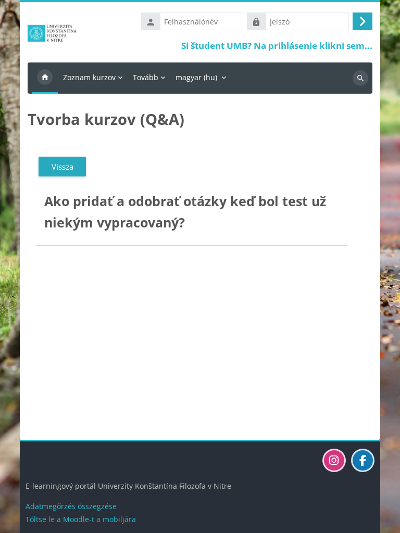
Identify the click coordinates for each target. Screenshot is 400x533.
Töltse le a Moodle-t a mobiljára (81, 519)
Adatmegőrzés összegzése (71, 506)
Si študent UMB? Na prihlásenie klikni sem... (276, 46)
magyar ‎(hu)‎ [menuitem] (196, 77)
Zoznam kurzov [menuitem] (89, 77)
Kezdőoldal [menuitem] (45, 78)
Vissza (62, 166)
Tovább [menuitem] (145, 77)
